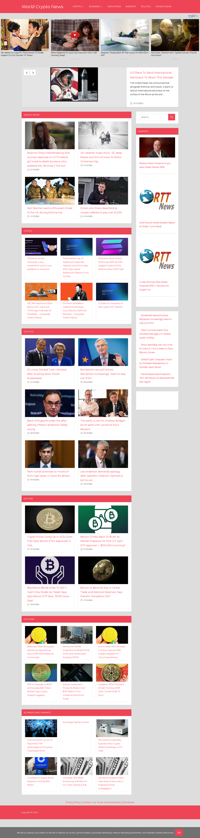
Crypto (77, 6)
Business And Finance (37, 730)
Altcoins (29, 637)
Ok (179, 832)
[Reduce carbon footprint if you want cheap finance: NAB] (157, 157)
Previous (26, 72)
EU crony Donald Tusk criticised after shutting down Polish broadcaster (151, 77)
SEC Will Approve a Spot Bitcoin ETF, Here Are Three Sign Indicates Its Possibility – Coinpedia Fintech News (40, 328)
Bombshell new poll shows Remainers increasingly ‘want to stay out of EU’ (103, 392)
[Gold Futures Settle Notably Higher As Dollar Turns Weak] (157, 200)
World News (163, 6)
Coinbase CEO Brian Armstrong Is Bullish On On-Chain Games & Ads (75, 799)
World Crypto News (42, 6)
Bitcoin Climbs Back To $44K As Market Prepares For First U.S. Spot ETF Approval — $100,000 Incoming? (102, 559)
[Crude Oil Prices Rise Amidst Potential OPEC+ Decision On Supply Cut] (157, 260)
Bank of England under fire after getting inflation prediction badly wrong (47, 443)
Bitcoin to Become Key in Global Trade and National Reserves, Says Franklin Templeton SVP (101, 610)
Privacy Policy (73, 820)
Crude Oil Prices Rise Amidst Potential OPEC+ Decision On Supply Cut (154, 303)
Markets (131, 6)
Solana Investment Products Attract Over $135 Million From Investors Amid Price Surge (74, 709)
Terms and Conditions (108, 820)
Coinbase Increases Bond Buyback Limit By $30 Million (40, 799)
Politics (146, 6)
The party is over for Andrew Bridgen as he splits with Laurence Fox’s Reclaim (102, 443)
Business (94, 6)
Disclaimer (128, 820)
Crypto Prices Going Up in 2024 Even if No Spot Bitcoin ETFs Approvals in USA (50, 559)
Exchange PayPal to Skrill (76, 740)
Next (33, 72)
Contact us (88, 820)
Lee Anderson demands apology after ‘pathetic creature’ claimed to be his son (101, 494)
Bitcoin (28, 516)
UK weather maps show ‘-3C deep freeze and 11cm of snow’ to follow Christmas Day (101, 175)
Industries (114, 6)
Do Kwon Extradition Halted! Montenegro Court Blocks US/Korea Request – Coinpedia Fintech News (75, 328)
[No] (196, 832)
